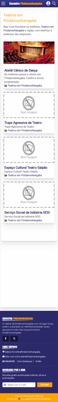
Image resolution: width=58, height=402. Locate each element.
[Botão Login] (48, 4)
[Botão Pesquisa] (54, 3)
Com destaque (24, 361)
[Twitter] (14, 338)
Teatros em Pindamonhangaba (25, 85)
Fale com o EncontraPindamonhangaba (25, 356)
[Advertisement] (29, 275)
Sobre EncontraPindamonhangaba (22, 352)
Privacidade (28, 396)
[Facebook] (5, 338)
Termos (18, 396)
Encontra (25, 3)
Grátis (38, 361)
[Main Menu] (3, 3)
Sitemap (39, 396)
